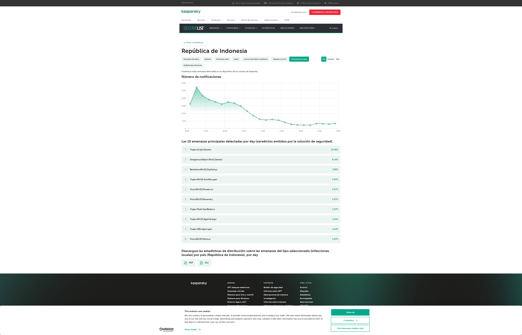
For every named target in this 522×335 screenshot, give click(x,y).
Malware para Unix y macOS (240, 295)
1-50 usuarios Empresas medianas (280, 3)
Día (323, 59)
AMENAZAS (231, 283)
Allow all (350, 312)
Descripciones (307, 28)
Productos (216, 20)
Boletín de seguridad (273, 287)
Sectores (201, 20)
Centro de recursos (249, 20)
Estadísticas (268, 28)
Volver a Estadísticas (194, 43)
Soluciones (186, 20)
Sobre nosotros (271, 20)
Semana (330, 59)
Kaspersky (191, 10)
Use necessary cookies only (350, 328)
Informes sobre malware (275, 302)
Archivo (303, 287)
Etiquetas (304, 291)
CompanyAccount (299, 12)
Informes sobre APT (273, 291)
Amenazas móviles (235, 291)
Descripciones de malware (276, 295)
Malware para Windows (238, 298)
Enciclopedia (287, 28)
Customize (349, 320)
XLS (206, 263)
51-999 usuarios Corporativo (310, 3)
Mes (337, 59)
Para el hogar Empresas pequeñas (248, 3)
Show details (191, 329)
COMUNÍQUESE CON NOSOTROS (325, 12)
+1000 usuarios (332, 3)
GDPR (286, 20)
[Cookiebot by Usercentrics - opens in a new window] (166, 330)
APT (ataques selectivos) (238, 287)
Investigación (270, 298)
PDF (190, 263)
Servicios (230, 20)
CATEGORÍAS (268, 283)
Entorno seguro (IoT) (236, 302)
